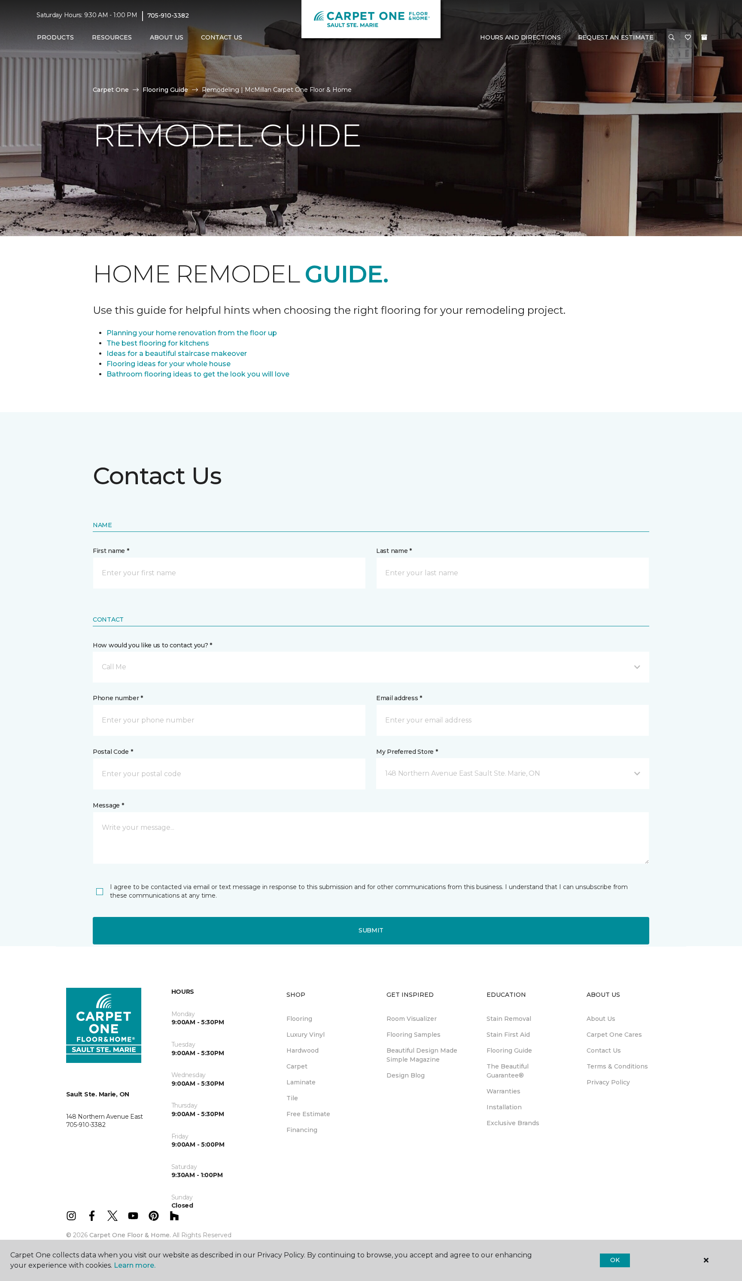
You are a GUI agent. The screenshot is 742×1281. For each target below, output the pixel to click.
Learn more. (134, 1265)
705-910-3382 (168, 15)
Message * (108, 805)
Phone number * (118, 698)
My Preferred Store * (407, 752)
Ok (614, 1260)
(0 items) (704, 37)
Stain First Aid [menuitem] (508, 1034)
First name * (111, 551)
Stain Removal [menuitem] (509, 1019)
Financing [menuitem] (301, 1130)
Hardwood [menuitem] (302, 1050)
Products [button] (55, 37)
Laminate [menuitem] (301, 1082)
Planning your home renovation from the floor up (191, 333)
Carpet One (111, 90)
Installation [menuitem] (504, 1107)
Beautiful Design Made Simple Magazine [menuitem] (421, 1055)
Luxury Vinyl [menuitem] (305, 1034)
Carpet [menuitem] (296, 1066)
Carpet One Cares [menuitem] (614, 1034)
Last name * (394, 551)
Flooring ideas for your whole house (168, 364)
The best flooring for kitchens (157, 343)
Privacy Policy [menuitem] (608, 1082)
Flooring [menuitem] (299, 1019)
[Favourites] (688, 37)
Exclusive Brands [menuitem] (513, 1123)
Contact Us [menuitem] (221, 37)
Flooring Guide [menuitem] (509, 1050)
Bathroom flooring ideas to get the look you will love (197, 374)
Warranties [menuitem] (503, 1091)
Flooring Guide (165, 90)
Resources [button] (112, 37)
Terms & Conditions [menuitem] (617, 1066)
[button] (671, 37)
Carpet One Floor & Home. (130, 1235)
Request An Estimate (616, 37)
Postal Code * (113, 752)
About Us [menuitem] (601, 1019)
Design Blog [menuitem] (405, 1075)
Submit (371, 930)
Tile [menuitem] (292, 1098)
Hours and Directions (520, 37)
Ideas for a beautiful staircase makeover (176, 353)
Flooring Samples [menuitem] (413, 1034)
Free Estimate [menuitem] (308, 1114)
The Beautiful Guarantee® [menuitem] (508, 1070)
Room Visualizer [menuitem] (411, 1019)
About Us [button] (166, 37)
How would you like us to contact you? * (152, 645)
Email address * (399, 698)
